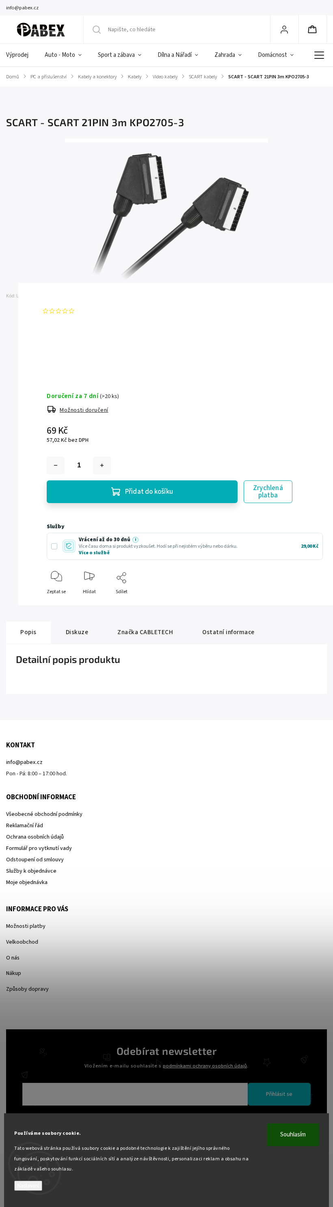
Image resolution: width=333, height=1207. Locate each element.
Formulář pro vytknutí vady (39, 848)
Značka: (64, 296)
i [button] (135, 539)
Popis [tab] (28, 632)
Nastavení (28, 1186)
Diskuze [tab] (77, 632)
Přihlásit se (279, 1094)
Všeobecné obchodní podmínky (44, 814)
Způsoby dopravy (27, 989)
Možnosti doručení (84, 410)
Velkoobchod (22, 942)
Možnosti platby (25, 926)
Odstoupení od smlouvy (35, 860)
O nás (12, 958)
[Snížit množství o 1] (56, 465)
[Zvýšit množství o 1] (102, 465)
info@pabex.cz (24, 762)
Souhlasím (293, 1134)
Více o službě (94, 553)
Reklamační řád (24, 826)
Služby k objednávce (31, 871)
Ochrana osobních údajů (35, 837)
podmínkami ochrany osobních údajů (205, 1065)
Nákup (13, 973)
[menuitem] (21, 55)
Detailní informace (67, 351)
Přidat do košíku (149, 492)
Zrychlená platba (268, 491)
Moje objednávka (27, 882)
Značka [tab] (145, 632)
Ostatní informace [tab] (228, 632)
